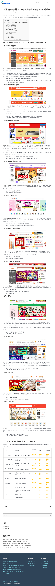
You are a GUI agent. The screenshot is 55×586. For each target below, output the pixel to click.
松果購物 (5, 428)
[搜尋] (48, 2)
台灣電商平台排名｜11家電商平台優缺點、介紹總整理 (15, 541)
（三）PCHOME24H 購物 (11, 26)
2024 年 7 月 (6, 528)
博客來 (4, 322)
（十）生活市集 (10, 36)
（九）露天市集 (10, 34)
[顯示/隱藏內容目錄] (26, 21)
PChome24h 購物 (7, 145)
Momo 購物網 (6, 68)
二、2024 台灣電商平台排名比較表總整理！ (13, 39)
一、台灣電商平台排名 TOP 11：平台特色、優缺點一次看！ (16, 22)
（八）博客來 (9, 33)
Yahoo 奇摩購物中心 (8, 185)
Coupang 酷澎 (6, 218)
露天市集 (5, 362)
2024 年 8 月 (6, 526)
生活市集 (5, 393)
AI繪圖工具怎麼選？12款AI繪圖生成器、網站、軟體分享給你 (16, 543)
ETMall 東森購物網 (7, 286)
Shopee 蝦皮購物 (7, 106)
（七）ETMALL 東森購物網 (12, 32)
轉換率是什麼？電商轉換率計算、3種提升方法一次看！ (15, 539)
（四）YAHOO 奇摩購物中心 (12, 28)
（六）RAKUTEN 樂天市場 (12, 30)
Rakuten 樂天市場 (16, 251)
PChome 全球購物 (44, 148)
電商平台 (20, 68)
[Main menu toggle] (52, 2)
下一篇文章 (50, 506)
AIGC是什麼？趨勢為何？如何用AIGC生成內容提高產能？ (16, 548)
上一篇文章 (4, 506)
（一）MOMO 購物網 (11, 24)
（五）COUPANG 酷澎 (11, 29)
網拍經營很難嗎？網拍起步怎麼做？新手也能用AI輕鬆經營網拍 (17, 545)
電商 (14, 113)
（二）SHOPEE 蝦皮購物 (11, 25)
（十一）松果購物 (10, 37)
